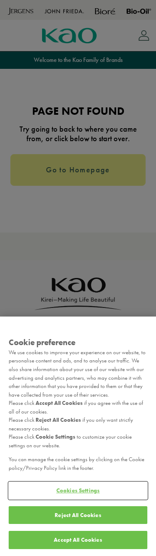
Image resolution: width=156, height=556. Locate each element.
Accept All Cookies (78, 540)
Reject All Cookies (78, 515)
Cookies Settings (78, 490)
